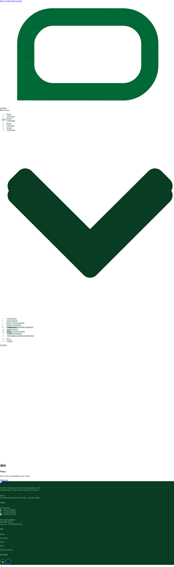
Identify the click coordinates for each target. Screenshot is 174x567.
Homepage (4, 480)
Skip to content (5, 1)
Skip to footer (17, 1)
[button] (87, 110)
